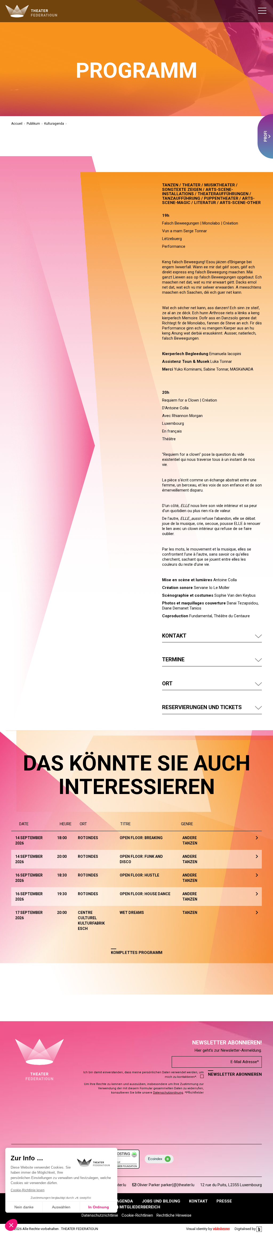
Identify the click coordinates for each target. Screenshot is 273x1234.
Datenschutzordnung (168, 1092)
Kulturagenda (54, 123)
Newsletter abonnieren (235, 1074)
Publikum (33, 123)
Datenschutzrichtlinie (100, 1215)
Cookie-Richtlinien (137, 1215)
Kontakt (198, 1201)
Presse (224, 1201)
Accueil (16, 123)
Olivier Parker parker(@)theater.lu (165, 1184)
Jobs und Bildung (161, 1201)
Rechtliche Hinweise (173, 1215)
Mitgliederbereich (139, 1207)
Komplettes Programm (136, 952)
